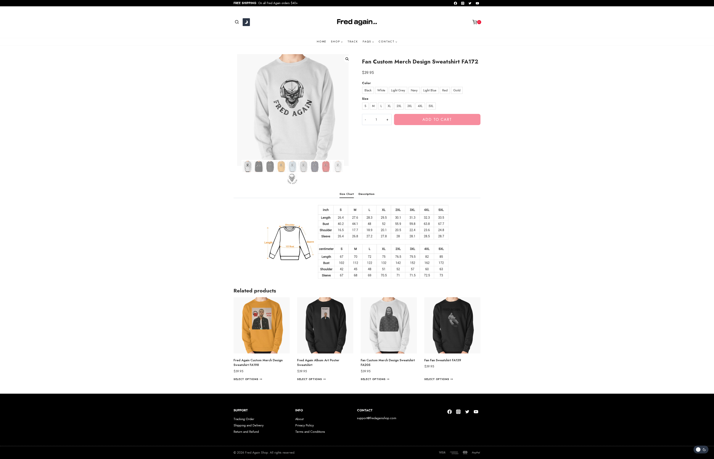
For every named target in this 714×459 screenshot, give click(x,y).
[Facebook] (455, 3)
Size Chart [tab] (347, 194)
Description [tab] (366, 194)
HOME (321, 41)
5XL (430, 106)
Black (368, 90)
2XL (399, 106)
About (299, 419)
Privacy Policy (304, 425)
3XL (409, 106)
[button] (347, 59)
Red (445, 90)
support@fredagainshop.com (376, 418)
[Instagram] (463, 3)
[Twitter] (470, 3)
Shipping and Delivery (248, 425)
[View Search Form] (237, 22)
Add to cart (437, 119)
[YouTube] (477, 3)
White (381, 90)
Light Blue (429, 90)
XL (389, 106)
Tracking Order (244, 419)
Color (366, 83)
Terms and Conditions (310, 431)
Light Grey (398, 90)
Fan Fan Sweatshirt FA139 (442, 360)
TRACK (353, 41)
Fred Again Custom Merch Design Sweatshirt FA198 (258, 362)
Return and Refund (246, 431)
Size (365, 98)
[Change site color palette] (246, 22)
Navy (414, 90)
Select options (246, 379)
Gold (456, 90)
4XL (420, 106)
